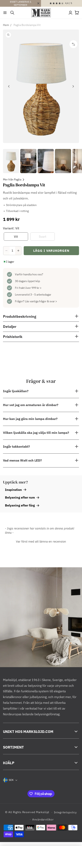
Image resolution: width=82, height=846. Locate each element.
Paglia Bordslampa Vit (27, 25)
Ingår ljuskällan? (15, 391)
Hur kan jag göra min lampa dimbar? (30, 419)
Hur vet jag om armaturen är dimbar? (30, 405)
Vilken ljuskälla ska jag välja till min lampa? (36, 433)
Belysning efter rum (20, 497)
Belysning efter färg (20, 505)
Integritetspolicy (65, 812)
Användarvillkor (43, 819)
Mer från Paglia (12, 179)
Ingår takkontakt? (16, 446)
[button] (5, 12)
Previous (9, 86)
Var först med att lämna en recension (41, 541)
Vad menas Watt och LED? (22, 460)
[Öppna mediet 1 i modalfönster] (41, 86)
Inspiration (13, 490)
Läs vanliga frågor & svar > (41, 301)
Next (73, 86)
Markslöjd (42, 812)
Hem (6, 25)
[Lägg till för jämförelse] (73, 44)
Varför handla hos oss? (29, 274)
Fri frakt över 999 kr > (28, 288)
